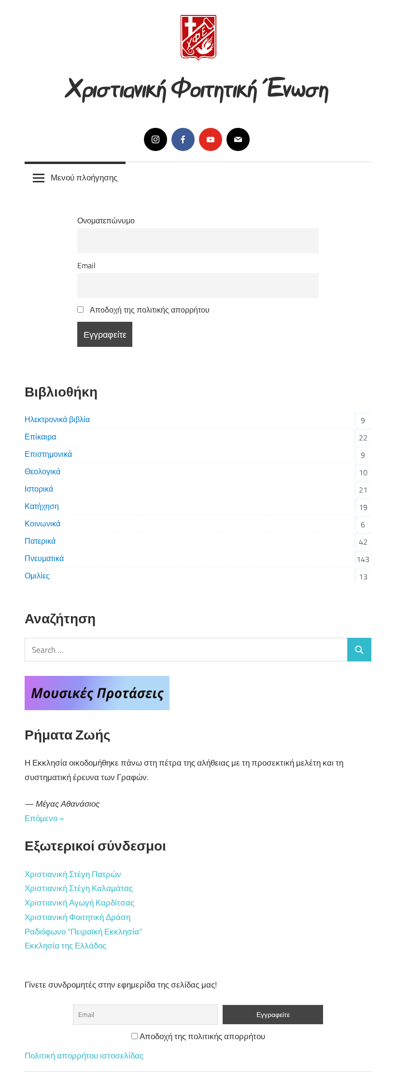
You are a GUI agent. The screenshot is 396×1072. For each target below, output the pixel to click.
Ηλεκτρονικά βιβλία (57, 419)
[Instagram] (155, 139)
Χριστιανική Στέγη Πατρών (73, 874)
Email (86, 265)
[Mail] (238, 139)
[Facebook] (183, 139)
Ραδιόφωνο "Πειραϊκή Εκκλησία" (83, 931)
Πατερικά (40, 541)
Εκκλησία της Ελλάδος (65, 945)
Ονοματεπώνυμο (106, 220)
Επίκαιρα (40, 436)
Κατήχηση (42, 506)
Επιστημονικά (48, 454)
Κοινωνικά (42, 523)
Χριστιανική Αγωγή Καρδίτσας (79, 902)
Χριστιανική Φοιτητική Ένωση (198, 85)
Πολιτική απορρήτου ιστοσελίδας (84, 1055)
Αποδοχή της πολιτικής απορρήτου (149, 310)
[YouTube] (210, 139)
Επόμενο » (44, 818)
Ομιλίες (37, 575)
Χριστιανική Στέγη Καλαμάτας (79, 888)
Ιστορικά (39, 489)
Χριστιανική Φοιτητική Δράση (77, 917)
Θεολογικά (42, 471)
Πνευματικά (44, 558)
